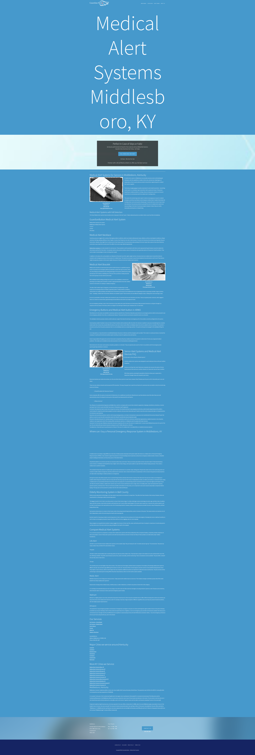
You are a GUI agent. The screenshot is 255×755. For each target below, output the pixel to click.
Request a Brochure (94, 632)
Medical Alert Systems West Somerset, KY (99, 679)
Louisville (92, 647)
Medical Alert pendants (95, 248)
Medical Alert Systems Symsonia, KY (98, 677)
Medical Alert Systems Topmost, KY (98, 685)
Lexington (92, 649)
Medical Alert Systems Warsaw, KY (97, 671)
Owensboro (92, 653)
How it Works (93, 626)
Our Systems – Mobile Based (96, 624)
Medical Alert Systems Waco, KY (97, 667)
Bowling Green (93, 651)
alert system (134, 188)
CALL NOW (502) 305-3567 (127, 153)
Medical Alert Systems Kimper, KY (97, 675)
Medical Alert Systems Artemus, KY (97, 673)
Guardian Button (100, 3)
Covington (92, 655)
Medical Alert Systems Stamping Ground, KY (100, 683)
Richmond (92, 659)
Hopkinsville (92, 657)
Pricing (91, 628)
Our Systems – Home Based (96, 622)
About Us (92, 630)
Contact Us (147, 728)
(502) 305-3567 (147, 731)
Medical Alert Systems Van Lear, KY (97, 669)
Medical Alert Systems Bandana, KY (97, 681)
